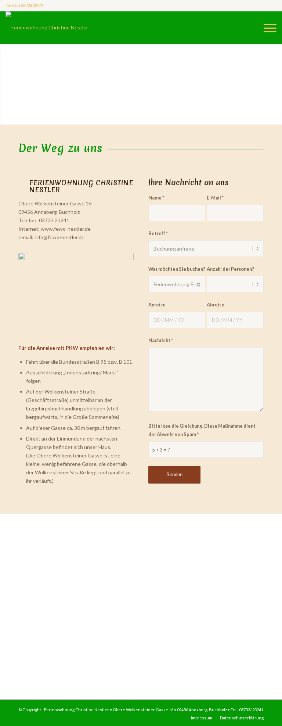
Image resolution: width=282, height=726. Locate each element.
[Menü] (268, 27)
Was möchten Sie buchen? (176, 269)
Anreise (157, 305)
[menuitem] (268, 27)
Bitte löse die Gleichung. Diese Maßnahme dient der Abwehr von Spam (202, 430)
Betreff (158, 233)
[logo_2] (47, 27)
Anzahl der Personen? (230, 269)
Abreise (215, 305)
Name (156, 198)
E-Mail (215, 198)
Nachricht (160, 340)
